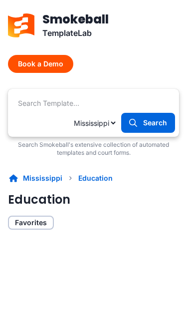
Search (155, 122)
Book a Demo (40, 63)
